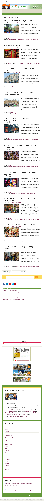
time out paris (38, 266)
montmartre (20, 193)
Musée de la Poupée (18, 241)
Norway (6, 461)
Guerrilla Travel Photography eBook (28, 490)
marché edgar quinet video (29, 39)
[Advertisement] (22, 320)
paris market (9, 40)
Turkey (6, 472)
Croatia (6, 433)
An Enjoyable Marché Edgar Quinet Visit (20, 20)
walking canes (33, 63)
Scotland (7, 465)
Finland (6, 446)
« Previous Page (5, 271)
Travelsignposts (8, 409)
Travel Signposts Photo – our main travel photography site (17, 487)
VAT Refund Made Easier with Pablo (10, 294)
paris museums (30, 241)
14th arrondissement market (12, 39)
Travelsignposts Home (7, 1)
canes (25, 63)
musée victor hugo (22, 219)
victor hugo (32, 219)
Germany (7, 450)
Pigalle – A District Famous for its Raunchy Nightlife (21, 173)
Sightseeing (9, 165)
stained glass (6, 167)
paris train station (30, 113)
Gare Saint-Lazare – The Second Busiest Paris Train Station (20, 93)
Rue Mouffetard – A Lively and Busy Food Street (21, 247)
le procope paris (24, 139)
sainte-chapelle (35, 166)
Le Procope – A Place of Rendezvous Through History (18, 119)
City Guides (24, 1)
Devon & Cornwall (9, 437)
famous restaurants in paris (17, 139)
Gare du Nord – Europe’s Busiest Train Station (19, 69)
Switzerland (7, 469)
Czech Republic (8, 435)
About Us (22, 3)
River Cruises (31, 1)
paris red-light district (30, 193)
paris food (23, 266)
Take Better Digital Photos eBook (26, 483)
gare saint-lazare (14, 113)
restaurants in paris (10, 140)
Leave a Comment (17, 22)
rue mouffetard (32, 266)
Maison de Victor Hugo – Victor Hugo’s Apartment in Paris (19, 199)
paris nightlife (24, 193)
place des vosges (27, 219)
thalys (39, 87)
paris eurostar (26, 87)
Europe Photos (38, 1)
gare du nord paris (12, 87)
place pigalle (38, 193)
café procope (10, 139)
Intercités (16, 87)
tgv (37, 87)
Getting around (10, 86)
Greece (6, 452)
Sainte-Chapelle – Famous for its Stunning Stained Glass (21, 146)
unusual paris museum (36, 241)
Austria (6, 427)
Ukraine (7, 474)
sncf (35, 87)
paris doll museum (24, 241)
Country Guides (17, 1)
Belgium (7, 429)
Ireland (6, 454)
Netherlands (7, 459)
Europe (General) (8, 444)
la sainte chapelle (11, 166)
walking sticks (38, 63)
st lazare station (37, 113)
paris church (16, 166)
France (6, 448)
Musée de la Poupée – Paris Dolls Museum (21, 224)
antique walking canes (20, 63)
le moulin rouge (14, 193)
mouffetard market (19, 266)
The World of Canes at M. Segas (16, 45)
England (7, 440)
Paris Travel (22, 6)
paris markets (28, 266)
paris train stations (32, 87)
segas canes (29, 63)
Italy (6, 457)
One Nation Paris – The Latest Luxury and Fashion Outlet (14, 297)
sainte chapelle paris (29, 166)
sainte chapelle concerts (22, 166)
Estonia (6, 442)
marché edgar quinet (21, 39)
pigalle (35, 193)
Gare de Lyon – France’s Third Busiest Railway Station (13, 299)
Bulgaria (7, 431)
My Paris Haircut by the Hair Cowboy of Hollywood (13, 292)
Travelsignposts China (10, 411)
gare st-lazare (20, 113)
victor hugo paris (37, 219)
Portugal (7, 463)
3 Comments (18, 122)
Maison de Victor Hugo (14, 219)
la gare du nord (21, 87)
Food (8, 38)
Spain (6, 467)
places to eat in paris (30, 139)
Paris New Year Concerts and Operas (10, 290)
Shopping (9, 63)
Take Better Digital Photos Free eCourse (13, 485)
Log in (30, 495)
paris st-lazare (24, 113)
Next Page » (23, 271)
